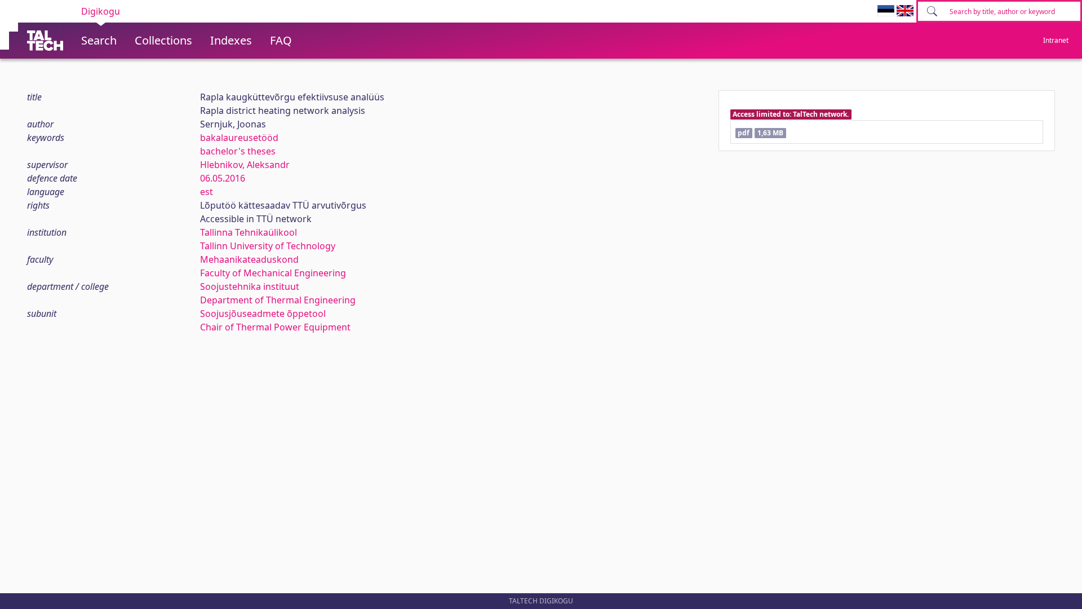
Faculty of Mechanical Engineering (273, 273)
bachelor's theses (238, 151)
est (206, 192)
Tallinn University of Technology (267, 246)
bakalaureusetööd (239, 137)
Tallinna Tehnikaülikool (248, 232)
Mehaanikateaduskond (249, 259)
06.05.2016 (222, 178)
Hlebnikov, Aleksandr (245, 164)
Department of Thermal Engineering (278, 300)
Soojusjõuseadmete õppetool (263, 313)
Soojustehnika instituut (249, 286)
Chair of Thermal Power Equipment (275, 327)
